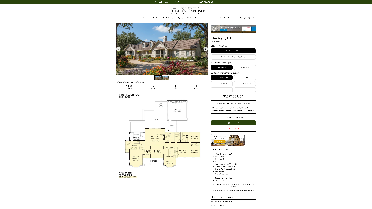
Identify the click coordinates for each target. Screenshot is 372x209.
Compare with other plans (234, 117)
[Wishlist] (249, 18)
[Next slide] (205, 49)
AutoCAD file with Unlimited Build (222, 201)
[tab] (158, 78)
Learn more (247, 104)
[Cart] (253, 18)
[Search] (241, 18)
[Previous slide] (118, 49)
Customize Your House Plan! (167, 2)
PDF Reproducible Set (218, 206)
